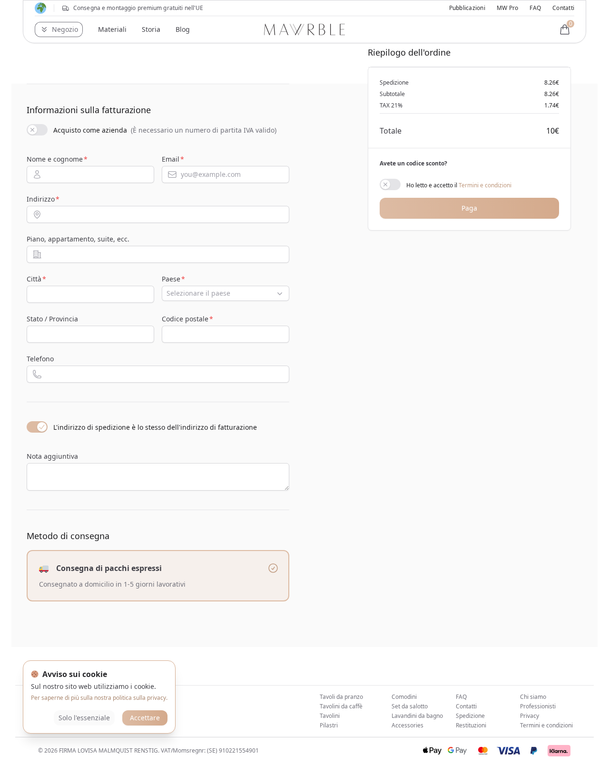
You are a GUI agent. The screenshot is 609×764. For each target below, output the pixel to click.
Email (170, 159)
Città (34, 278)
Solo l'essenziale (84, 717)
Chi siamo (533, 697)
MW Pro (507, 8)
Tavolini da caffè (341, 706)
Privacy (529, 716)
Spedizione (470, 716)
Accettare (145, 717)
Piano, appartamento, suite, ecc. (78, 238)
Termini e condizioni (485, 185)
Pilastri (329, 725)
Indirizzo (41, 198)
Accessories (407, 725)
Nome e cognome (55, 159)
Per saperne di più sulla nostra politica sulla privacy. (99, 698)
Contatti (563, 8)
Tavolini (330, 716)
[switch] (37, 129)
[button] (59, 29)
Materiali (112, 29)
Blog (183, 29)
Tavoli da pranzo (341, 697)
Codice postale (185, 318)
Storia (151, 29)
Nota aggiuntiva (52, 456)
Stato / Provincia (52, 318)
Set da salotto (410, 706)
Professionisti (538, 706)
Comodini (404, 697)
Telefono (40, 358)
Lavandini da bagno (417, 716)
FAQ (535, 8)
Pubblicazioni (467, 8)
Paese (171, 278)
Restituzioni (471, 725)
